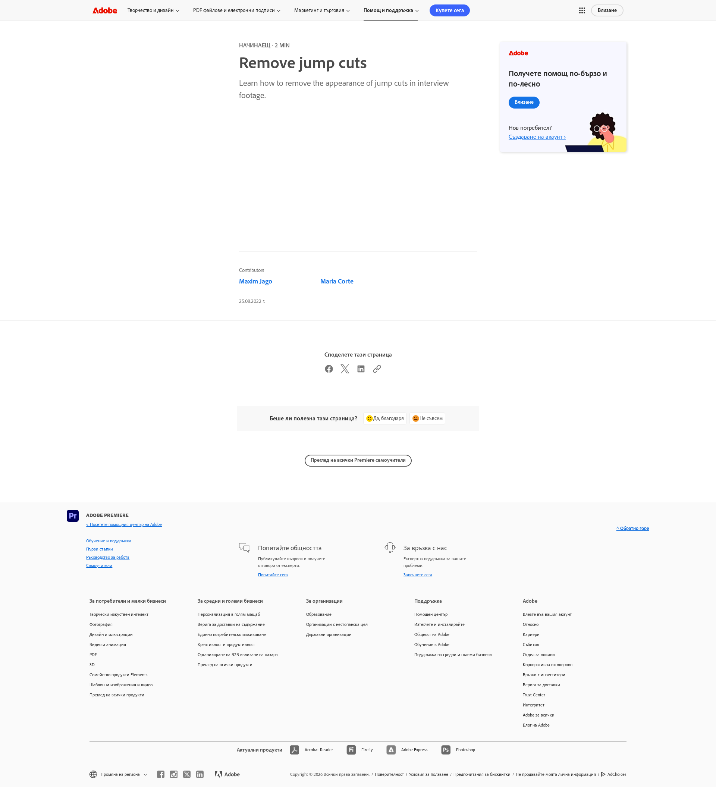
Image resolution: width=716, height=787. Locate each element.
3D (92, 664)
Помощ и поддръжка (388, 10)
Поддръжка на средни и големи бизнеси (453, 654)
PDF (93, 654)
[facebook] (160, 774)
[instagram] (174, 774)
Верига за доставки (541, 684)
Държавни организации (329, 634)
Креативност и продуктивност (226, 644)
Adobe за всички (539, 715)
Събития (531, 644)
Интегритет (533, 705)
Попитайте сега (273, 574)
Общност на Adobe (431, 634)
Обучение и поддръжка (108, 540)
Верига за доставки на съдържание (231, 624)
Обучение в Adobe (431, 644)
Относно (530, 624)
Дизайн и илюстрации (111, 634)
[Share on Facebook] (328, 370)
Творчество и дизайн (151, 10)
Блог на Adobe (536, 725)
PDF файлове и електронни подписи (234, 10)
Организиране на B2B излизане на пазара (238, 654)
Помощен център (431, 614)
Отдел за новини (539, 654)
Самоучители (99, 565)
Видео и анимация (108, 644)
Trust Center (534, 694)
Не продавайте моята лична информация (556, 774)
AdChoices (616, 774)
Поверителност (389, 774)
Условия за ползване (428, 774)
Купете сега (450, 10)
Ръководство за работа (107, 557)
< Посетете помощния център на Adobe (124, 524)
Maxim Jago (255, 281)
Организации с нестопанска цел (337, 624)
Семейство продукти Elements (119, 674)
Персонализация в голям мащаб (229, 614)
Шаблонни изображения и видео (121, 684)
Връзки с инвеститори (544, 674)
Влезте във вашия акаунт (547, 614)
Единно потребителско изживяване (232, 634)
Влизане (607, 10)
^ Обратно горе (632, 528)
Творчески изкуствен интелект (119, 614)
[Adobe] (105, 10)
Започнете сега (417, 574)
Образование (319, 614)
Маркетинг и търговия (319, 10)
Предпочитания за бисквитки (482, 774)
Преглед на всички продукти (117, 694)
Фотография (101, 624)
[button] (582, 10)
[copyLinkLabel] (377, 370)
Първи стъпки (99, 549)
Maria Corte (337, 281)
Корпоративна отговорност (548, 664)
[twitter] (187, 774)
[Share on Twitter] (344, 370)
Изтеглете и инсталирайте (439, 624)
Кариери (531, 634)
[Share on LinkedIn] (361, 370)
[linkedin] (200, 774)
